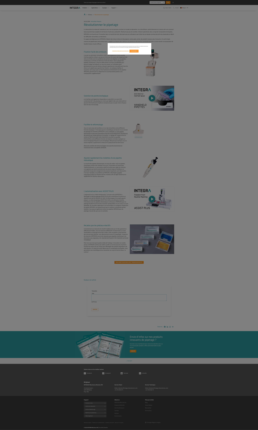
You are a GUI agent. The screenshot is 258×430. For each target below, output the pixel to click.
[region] (129, 49)
